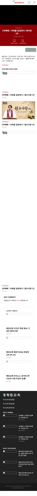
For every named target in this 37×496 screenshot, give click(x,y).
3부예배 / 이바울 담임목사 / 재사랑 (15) (25, 438)
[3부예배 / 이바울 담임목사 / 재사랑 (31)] (10, 429)
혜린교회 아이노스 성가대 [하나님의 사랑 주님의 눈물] (17, 377)
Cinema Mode (22, 43)
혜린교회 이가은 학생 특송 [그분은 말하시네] (18, 329)
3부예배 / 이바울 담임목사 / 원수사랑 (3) (18, 288)
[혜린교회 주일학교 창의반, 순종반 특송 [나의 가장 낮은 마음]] (10, 454)
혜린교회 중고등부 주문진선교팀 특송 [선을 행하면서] (26, 464)
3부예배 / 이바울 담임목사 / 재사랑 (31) (25, 427)
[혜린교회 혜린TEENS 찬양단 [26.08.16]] (18, 343)
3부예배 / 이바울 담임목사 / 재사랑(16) (25, 416)
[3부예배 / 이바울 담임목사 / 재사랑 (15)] (10, 440)
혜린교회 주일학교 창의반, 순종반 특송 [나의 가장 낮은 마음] (25, 453)
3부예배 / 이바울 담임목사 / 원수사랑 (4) (18, 124)
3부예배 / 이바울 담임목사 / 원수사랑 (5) (18, 95)
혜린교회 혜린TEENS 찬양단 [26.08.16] (17, 353)
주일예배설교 (18, 28)
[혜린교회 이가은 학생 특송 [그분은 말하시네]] (18, 319)
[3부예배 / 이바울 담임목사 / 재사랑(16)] (10, 418)
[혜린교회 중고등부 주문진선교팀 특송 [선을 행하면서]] (10, 465)
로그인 (19, 300)
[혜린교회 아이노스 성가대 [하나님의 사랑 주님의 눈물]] (18, 367)
